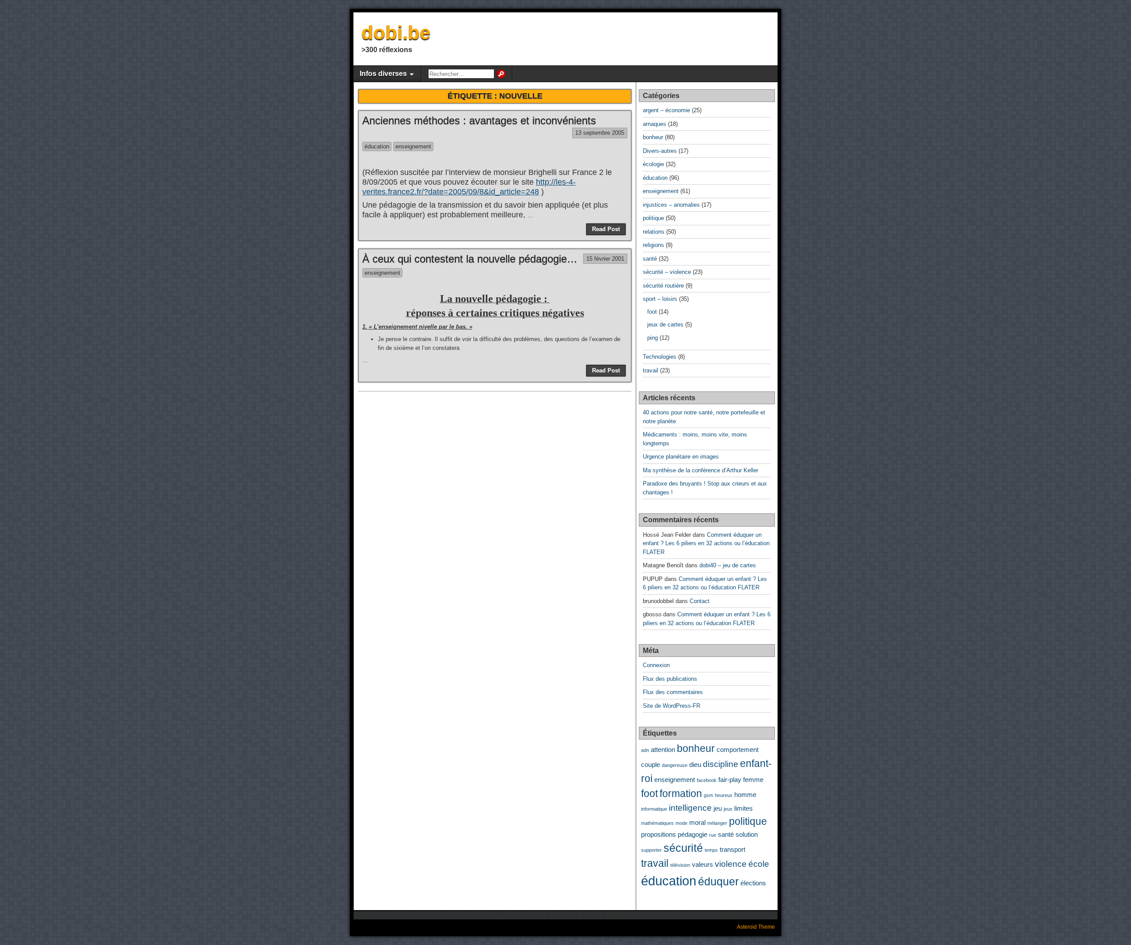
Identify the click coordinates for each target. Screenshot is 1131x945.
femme (753, 779)
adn (645, 750)
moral (697, 822)
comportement (738, 749)
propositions (658, 834)
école (758, 864)
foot (652, 311)
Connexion (656, 665)
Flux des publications (670, 679)
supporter (651, 850)
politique (653, 218)
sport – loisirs (660, 299)
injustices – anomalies (671, 204)
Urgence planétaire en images (681, 456)
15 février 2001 (605, 258)
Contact (700, 601)
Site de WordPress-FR (671, 705)
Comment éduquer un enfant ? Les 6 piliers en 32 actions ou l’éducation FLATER (706, 543)
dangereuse (674, 765)
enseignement (413, 146)
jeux (728, 809)
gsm (708, 795)
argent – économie (666, 110)
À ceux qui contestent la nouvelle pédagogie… (469, 259)
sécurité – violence (667, 272)
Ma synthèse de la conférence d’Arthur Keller (700, 470)
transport (732, 849)
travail (650, 370)
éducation (376, 146)
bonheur (653, 137)
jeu (718, 808)
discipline (720, 764)
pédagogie (692, 834)
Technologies (659, 356)
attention (663, 749)
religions (653, 245)
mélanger (717, 823)
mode (681, 823)
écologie (653, 164)
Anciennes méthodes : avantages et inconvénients (479, 120)
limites (743, 808)
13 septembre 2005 (599, 132)
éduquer (718, 881)
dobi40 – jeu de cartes (727, 565)
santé (650, 258)
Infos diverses (383, 73)
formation (681, 793)
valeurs (702, 864)
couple (650, 764)
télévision (680, 865)
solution (747, 834)
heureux (723, 795)
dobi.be (395, 32)
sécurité (683, 848)
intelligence (690, 807)
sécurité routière (663, 285)
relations (653, 231)
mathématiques (657, 823)
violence (731, 864)
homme (745, 794)
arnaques (654, 124)
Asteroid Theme (756, 927)
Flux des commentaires (673, 692)
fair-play (729, 779)
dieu (695, 764)
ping (652, 337)
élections (753, 883)
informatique (654, 809)
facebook (707, 780)
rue (712, 835)
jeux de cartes (665, 324)
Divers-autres (660, 151)
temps (711, 850)
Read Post (606, 229)
